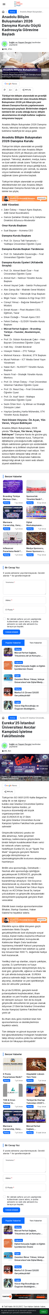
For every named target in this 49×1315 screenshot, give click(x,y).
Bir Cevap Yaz (12, 567)
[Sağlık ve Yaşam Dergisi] (18, 3)
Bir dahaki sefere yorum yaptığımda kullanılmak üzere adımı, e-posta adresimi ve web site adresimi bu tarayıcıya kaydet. (24, 623)
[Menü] (4, 4)
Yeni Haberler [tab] (36, 643)
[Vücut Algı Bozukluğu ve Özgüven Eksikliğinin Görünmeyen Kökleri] (24, 705)
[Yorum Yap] (4, 89)
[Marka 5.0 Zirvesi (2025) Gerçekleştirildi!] (24, 692)
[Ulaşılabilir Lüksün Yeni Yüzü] (36, 1070)
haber (42, 1306)
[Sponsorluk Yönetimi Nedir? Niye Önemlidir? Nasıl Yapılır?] (36, 492)
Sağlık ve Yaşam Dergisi (20, 42)
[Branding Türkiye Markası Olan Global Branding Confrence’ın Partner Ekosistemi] (13, 492)
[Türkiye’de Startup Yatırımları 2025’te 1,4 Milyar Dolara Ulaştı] (36, 1096)
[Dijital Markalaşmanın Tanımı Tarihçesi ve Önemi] (36, 518)
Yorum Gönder (11, 632)
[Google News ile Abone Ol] (11, 83)
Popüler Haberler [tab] (13, 643)
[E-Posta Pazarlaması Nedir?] (13, 1070)
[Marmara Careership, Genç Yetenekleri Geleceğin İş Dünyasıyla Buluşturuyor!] (13, 518)
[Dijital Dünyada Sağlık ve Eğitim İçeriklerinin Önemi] (24, 665)
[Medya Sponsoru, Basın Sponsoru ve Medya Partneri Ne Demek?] (36, 544)
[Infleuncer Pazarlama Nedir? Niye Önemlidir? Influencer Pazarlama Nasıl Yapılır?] (13, 544)
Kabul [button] (44, 1312)
